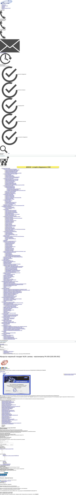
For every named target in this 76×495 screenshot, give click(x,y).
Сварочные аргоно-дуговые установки (10, 264)
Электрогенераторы (5, 313)
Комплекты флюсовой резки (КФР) (10, 215)
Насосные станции (7, 324)
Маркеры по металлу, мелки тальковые (10, 306)
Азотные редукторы (8, 223)
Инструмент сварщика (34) (6, 422)
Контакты (3, 7)
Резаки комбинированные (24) (7, 421)
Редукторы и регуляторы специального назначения (13, 218)
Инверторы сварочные (7, 263)
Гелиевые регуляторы (8, 245)
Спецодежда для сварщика (8, 300)
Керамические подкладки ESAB (10, 193)
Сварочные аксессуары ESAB (8, 178)
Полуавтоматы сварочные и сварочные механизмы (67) (11, 406)
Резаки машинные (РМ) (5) (6, 420)
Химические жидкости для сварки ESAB (11, 179)
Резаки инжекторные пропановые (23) (8, 410)
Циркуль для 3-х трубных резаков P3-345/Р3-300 (11, 455)
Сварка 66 (5, 350)
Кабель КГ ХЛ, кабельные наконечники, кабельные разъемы (13, 302)
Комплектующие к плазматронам (9, 276)
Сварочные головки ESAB (9, 196)
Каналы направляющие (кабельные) (11, 268)
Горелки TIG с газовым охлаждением (11, 269)
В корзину (4, 373)
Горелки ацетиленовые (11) (6, 413)
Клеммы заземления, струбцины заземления (11, 307)
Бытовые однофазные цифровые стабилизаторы (12, 329)
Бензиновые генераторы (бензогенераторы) (11, 314)
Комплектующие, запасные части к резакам (12, 214)
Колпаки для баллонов (9, 237)
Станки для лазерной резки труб (9, 337)
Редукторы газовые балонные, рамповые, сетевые (12, 216)
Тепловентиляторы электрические (9, 317)
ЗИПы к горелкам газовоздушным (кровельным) (13, 256)
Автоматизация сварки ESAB (8, 194)
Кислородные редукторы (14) (6, 405)
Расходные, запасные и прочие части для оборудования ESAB (14, 205)
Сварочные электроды (5, 288)
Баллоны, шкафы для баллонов (10, 238)
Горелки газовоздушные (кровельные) (10, 252)
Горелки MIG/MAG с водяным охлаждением (12, 271)
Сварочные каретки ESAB (9, 195)
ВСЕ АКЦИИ (2, 344)
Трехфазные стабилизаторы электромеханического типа (13, 330)
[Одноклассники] (1, 367)
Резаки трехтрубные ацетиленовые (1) (8, 402)
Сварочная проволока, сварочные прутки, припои (10, 281)
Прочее (5, 301)
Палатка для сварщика (7, 310)
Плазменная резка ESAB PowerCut (11, 172)
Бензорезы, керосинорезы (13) (7, 414)
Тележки (6, 239)
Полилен (5, 334)
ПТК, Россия (7, 368)
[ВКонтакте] (0, 367)
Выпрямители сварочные (8, 262)
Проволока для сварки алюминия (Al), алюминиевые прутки (13, 284)
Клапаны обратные (8, 208)
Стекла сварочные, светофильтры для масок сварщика (13, 298)
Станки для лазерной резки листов (9, 339)
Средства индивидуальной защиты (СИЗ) (8, 297)
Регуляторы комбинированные (10, 246)
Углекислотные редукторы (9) (6, 417)
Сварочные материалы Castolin (9, 321)
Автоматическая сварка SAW (10, 274)
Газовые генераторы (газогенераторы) (10, 316)
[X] (3, 367)
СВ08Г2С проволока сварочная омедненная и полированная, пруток (15, 283)
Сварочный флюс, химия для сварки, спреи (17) (9, 419)
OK (8, 153)
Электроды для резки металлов (9, 295)
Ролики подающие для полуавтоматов (10, 279)
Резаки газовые (6, 209)
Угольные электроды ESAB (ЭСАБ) (13, 189)
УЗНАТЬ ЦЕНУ (2, 371)
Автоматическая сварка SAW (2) (7, 408)
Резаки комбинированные (9, 213)
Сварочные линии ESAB (9, 198)
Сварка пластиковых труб (8, 280)
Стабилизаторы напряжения (6, 325)
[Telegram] (4, 367)
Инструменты (4, 331)
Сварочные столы (6, 312)
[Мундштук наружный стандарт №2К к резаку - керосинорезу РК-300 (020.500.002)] (4, 362)
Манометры (5, 240)
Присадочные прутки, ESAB (9, 192)
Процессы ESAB (8, 201)
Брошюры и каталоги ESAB (8, 204)
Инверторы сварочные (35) (6, 403)
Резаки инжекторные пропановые (10, 210)
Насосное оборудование (6, 323)
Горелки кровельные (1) (5, 412)
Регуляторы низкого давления (10, 242)
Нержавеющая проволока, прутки (9, 282)
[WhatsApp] (6, 367)
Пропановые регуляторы (9, 250)
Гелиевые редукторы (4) (6, 418)
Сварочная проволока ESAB (10, 186)
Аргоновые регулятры (9, 244)
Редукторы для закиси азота (9, 227)
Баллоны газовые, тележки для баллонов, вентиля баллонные (14, 236)
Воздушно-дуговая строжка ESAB (10, 184)
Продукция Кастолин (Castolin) (7, 320)
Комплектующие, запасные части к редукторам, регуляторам (15, 229)
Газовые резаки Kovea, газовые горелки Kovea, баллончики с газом (15, 251)
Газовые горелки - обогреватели (9, 318)
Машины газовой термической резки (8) (8, 407)
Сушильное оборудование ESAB (10, 183)
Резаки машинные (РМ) (7, 257)
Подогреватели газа (8, 247)
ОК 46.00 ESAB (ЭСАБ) (11, 188)
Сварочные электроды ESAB (10, 187)
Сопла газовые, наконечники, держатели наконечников (14, 266)
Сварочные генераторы (7, 277)
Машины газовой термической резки (9, 261)
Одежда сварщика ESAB (9, 175)
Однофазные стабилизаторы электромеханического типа (13, 327)
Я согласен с (6, 481)
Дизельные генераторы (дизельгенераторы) (11, 315)
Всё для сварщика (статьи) (6, 8)
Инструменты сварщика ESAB (10, 181)
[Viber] (5, 367)
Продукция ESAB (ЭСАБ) (6, 168)
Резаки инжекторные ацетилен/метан (11, 212)
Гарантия (3, 6)
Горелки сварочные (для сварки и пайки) (10, 231)
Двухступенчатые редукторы (10, 228)
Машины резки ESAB (8, 200)
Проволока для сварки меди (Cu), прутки (10, 285)
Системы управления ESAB (9, 203)
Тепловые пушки (6, 319)
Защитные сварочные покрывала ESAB (11, 177)
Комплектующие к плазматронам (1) (8, 423)
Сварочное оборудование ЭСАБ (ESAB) (10, 169)
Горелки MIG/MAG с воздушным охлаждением (12, 270)
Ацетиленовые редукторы (9, 221)
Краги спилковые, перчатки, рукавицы (10, 299)
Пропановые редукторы (9, 219)
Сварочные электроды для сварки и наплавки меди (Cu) (13, 291)
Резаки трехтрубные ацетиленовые (11, 211)
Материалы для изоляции (6, 333)
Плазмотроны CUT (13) (5, 409)
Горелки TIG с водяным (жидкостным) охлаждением (13, 267)
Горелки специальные (8, 254)
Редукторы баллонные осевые (10, 230)
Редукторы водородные (9, 217)
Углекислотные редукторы (9, 222)
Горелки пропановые (8, 232)
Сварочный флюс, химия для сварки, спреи (9, 322)
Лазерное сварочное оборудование (7, 335)
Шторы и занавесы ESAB (9, 182)
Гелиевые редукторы (8, 224)
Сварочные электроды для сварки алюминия (11, 293)
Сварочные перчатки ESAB (9, 176)
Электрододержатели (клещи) (8, 303)
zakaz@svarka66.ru (3, 52)
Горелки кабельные (8, 253)
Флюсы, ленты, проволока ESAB (10, 191)
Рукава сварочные (7, 235)
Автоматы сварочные (7, 273)
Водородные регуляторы (9, 249)
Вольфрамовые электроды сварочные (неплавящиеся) (13, 292)
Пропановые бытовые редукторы (10, 220)
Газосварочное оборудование (7, 206)
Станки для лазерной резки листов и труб (10, 338)
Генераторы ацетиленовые (8, 258)
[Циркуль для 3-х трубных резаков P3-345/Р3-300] (5, 458)
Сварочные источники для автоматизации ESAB (13, 197)
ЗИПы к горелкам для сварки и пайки (11, 234)
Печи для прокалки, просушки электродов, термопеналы (13, 304)
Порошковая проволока (7, 286)
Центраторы (6, 311)
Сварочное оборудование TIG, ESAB (11, 171)
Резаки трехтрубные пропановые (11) (8, 401)
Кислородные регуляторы (9, 248)
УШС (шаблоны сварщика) (8, 308)
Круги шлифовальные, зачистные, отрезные (11, 305)
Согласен (36, 494)
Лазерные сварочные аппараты (9, 336)
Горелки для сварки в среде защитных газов (11, 265)
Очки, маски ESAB (8, 174)
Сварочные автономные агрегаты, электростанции (12, 272)
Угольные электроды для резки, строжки (10, 296)
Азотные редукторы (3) (5, 416)
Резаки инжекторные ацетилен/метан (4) (8, 411)
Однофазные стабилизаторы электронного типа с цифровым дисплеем (15, 326)
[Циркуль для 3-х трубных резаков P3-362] (2, 451)
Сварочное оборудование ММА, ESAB (11, 170)
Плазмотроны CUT (7, 278)
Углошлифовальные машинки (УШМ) (10, 332)
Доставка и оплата (5, 5)
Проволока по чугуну (7, 287)
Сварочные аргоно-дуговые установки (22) (9, 404)
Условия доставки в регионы (69, 374)
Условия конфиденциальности (5, 464)
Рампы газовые (6, 259)
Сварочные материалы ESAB (8, 185)
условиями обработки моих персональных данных (6, 481)
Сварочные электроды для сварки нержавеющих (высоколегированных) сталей (17, 290)
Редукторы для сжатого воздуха (10, 225)
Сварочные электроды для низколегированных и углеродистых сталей (15, 289)
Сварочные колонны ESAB (9, 199)
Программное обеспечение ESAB (10, 202)
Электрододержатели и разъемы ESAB (11, 180)
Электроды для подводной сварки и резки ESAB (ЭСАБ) (16, 190)
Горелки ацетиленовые (9, 233)
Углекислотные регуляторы (9, 243)
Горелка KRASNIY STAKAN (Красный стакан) (12, 255)
